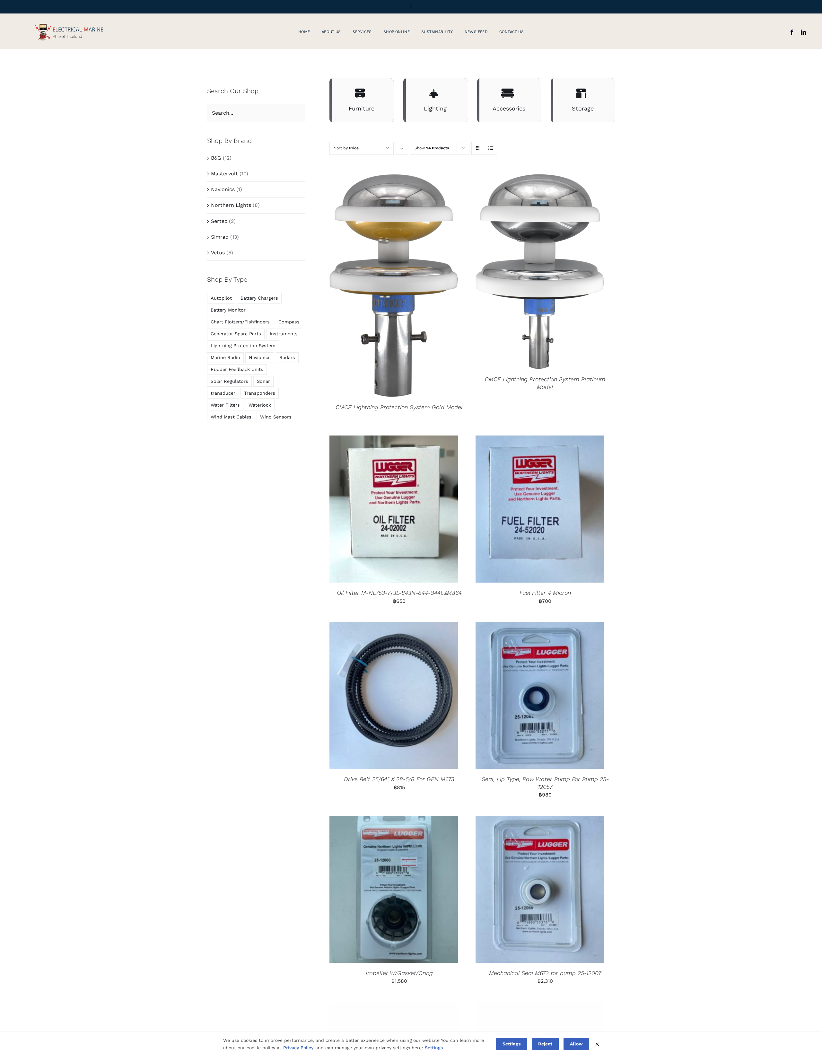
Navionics (223, 189)
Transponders (259, 393)
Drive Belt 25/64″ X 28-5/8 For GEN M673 (399, 779)
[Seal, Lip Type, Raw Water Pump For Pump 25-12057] (540, 695)
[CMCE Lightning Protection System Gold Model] (393, 285)
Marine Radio (225, 357)
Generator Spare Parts (236, 333)
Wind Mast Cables (231, 416)
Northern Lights (231, 205)
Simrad (220, 237)
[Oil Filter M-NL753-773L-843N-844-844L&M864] (393, 509)
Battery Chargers (259, 298)
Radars (287, 357)
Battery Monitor (228, 309)
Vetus (218, 253)
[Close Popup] (597, 1044)
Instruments (284, 333)
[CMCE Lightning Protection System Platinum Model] (540, 271)
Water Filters (225, 405)
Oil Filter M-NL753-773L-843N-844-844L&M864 (399, 592)
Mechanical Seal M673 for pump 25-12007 (545, 973)
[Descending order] (402, 148)
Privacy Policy (298, 1047)
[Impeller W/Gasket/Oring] (393, 889)
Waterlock (260, 405)
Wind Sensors (276, 416)
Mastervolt (224, 174)
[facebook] (791, 32)
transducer (223, 393)
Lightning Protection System (243, 345)
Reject (545, 1043)
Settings (434, 1047)
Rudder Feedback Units (237, 369)
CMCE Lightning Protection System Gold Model (399, 407)
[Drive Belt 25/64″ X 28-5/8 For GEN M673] (393, 695)
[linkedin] (803, 32)
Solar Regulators (229, 381)
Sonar (263, 381)
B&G (216, 158)
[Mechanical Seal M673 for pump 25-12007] (540, 889)
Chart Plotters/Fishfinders (240, 321)
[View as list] (490, 148)
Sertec (219, 221)
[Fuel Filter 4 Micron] (540, 509)
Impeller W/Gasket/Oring (399, 973)
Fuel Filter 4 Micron (545, 592)
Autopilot (221, 298)
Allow (576, 1043)
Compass (289, 321)
